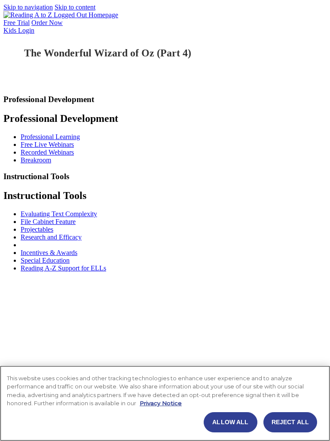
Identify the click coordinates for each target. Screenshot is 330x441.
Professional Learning (50, 136)
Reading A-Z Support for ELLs (63, 268)
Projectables (37, 229)
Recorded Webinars (47, 152)
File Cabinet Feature (48, 221)
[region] (165, 403)
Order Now (47, 22)
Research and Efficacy (51, 237)
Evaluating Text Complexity (59, 213)
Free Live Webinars (47, 144)
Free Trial (16, 22)
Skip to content (75, 7)
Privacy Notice (161, 403)
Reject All (290, 422)
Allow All (230, 422)
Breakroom (36, 160)
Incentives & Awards (49, 252)
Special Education (45, 260)
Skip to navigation (28, 7)
